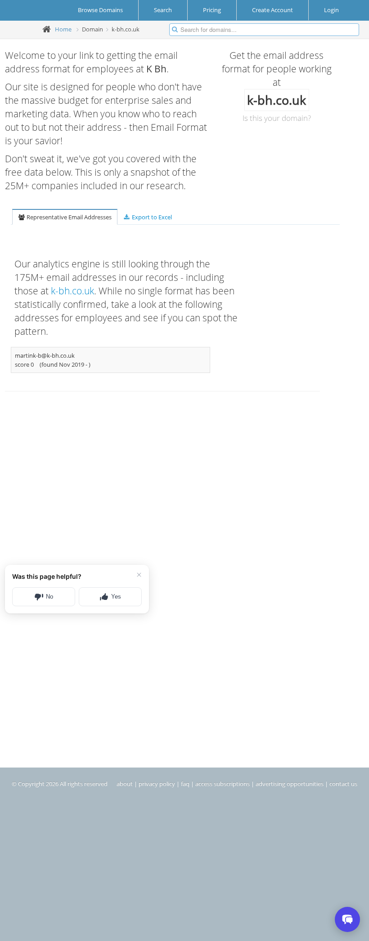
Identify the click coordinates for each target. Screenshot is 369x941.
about (125, 784)
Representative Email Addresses (68, 217)
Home (63, 29)
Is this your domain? (277, 118)
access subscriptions (222, 784)
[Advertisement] (133, 481)
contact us (343, 784)
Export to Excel (151, 217)
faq (185, 784)
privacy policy (157, 784)
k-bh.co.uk (72, 290)
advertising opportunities (290, 784)
